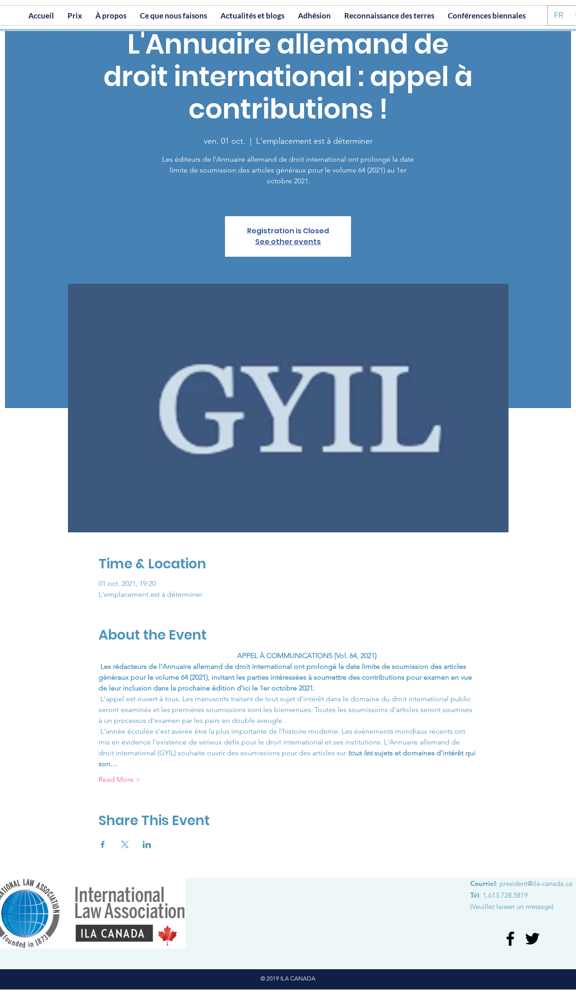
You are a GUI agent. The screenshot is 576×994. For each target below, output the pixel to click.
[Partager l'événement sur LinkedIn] (147, 844)
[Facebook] (510, 938)
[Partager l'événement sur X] (125, 844)
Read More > (119, 779)
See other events (288, 241)
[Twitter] (532, 938)
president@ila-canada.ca (536, 883)
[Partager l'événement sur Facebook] (103, 844)
